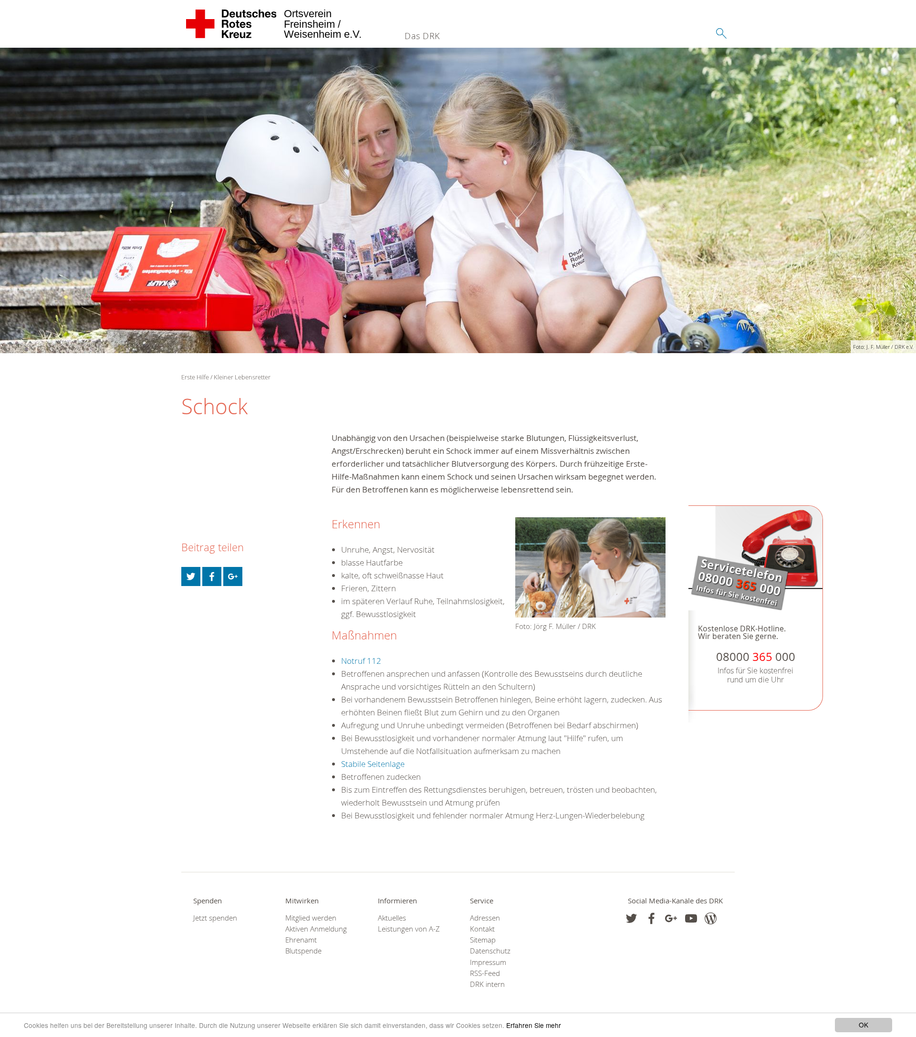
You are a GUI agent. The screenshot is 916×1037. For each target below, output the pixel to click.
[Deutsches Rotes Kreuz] (231, 24)
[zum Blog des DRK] (711, 918)
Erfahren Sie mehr (533, 1025)
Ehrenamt (301, 939)
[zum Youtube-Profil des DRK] (691, 918)
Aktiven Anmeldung (316, 928)
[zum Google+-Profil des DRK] (671, 918)
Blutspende (303, 950)
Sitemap (483, 939)
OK (863, 1024)
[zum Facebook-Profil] (631, 918)
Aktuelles (392, 917)
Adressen (485, 917)
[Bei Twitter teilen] (190, 576)
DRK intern (487, 984)
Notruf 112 (361, 660)
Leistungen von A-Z (409, 928)
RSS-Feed (485, 973)
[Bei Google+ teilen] (232, 576)
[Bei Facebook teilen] (211, 576)
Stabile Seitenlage (373, 763)
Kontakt (482, 928)
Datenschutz (490, 950)
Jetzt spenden (215, 917)
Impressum (488, 962)
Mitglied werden (310, 917)
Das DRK (422, 36)
